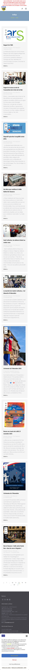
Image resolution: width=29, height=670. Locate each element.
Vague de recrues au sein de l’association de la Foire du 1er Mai (13, 88)
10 (12, 582)
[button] (26, 636)
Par (16, 47)
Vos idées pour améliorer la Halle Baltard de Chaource (12, 190)
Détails (5, 65)
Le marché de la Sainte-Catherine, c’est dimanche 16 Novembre (14, 292)
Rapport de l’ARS (8, 45)
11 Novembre (6, 371)
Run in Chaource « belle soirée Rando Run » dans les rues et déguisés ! (13, 547)
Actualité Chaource (7, 47)
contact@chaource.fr (9, 622)
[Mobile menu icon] (25, 8)
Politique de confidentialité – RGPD (18, 667)
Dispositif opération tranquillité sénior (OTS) (13, 137)
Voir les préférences (14, 664)
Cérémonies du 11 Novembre (11, 493)
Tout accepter (14, 655)
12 (19, 582)
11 (15, 582)
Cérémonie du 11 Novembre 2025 (12, 368)
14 (25, 582)
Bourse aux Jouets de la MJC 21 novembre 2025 (12, 432)
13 (22, 582)
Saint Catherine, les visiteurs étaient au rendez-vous (14, 241)
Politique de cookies (6, 667)
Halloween (15, 550)
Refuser (14, 660)
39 (14, 584)
